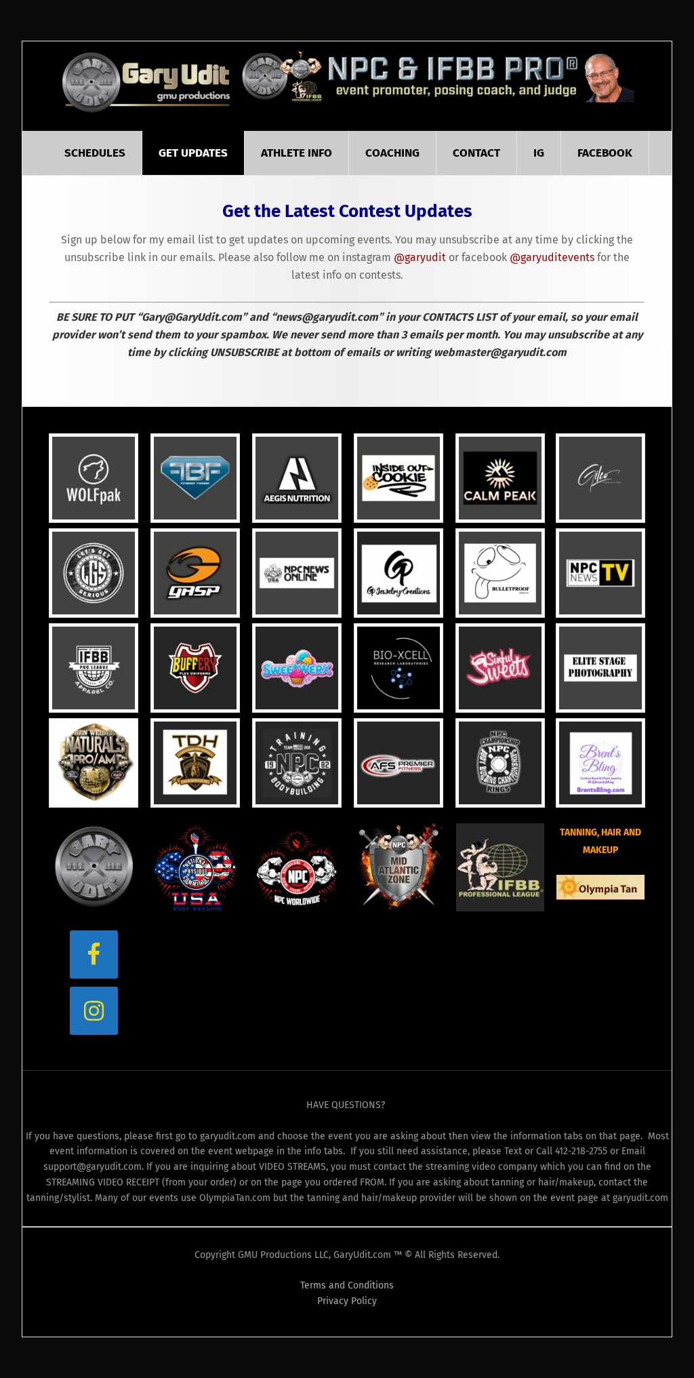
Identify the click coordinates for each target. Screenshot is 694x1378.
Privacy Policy (347, 1301)
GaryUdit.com (148, 82)
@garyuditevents (552, 257)
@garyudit (420, 257)
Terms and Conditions (347, 1285)
